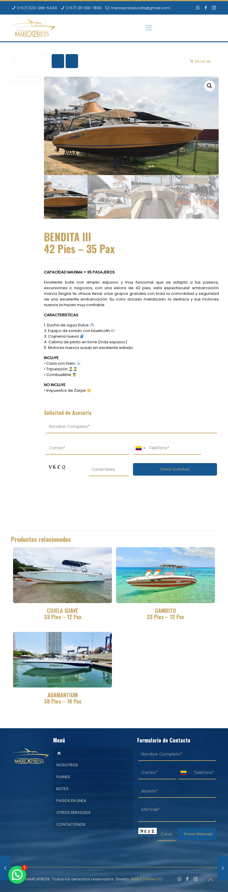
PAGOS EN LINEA (71, 800)
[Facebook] (206, 7)
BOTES (62, 789)
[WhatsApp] (198, 7)
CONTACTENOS (71, 824)
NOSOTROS (67, 765)
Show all (202, 61)
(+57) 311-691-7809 (84, 8)
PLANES (63, 777)
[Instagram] (214, 7)
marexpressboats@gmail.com (140, 8)
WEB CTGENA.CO (146, 879)
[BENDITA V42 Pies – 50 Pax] (223, 868)
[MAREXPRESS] (33, 28)
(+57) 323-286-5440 (37, 8)
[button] (209, 86)
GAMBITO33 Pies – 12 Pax (165, 614)
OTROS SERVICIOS (73, 812)
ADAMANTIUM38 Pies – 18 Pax (62, 698)
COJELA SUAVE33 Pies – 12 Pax (62, 614)
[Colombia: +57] (140, 448)
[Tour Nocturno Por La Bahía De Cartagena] (5, 868)
